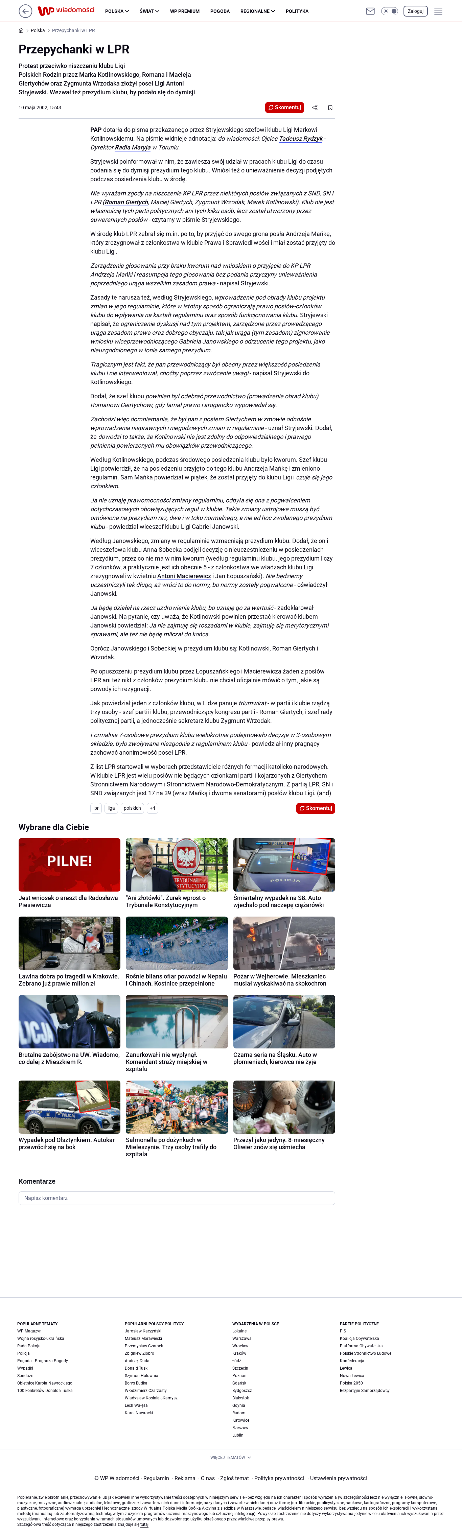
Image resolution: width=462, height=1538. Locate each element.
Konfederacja (352, 1360)
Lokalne (239, 1331)
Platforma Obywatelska (361, 1346)
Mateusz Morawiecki (143, 1338)
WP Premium (185, 11)
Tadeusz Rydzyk (300, 138)
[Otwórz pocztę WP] (370, 11)
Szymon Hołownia (141, 1375)
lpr (96, 808)
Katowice (240, 1420)
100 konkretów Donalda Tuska (45, 1390)
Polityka (297, 11)
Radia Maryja (133, 147)
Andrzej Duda (137, 1360)
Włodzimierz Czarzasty (146, 1390)
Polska (114, 11)
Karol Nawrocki (139, 1413)
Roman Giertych (126, 202)
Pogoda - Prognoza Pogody (42, 1360)
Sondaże (25, 1375)
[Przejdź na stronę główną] (25, 16)
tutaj (144, 1524)
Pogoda (220, 11)
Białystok (240, 1398)
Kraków (239, 1353)
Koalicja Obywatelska (359, 1338)
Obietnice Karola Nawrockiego (44, 1383)
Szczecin (240, 1368)
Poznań (239, 1375)
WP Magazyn (29, 1331)
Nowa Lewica (352, 1375)
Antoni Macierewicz (184, 575)
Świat (147, 11)
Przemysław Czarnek (144, 1346)
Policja (23, 1353)
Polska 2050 (351, 1383)
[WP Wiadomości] (71, 11)
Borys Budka (136, 1383)
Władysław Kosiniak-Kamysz (151, 1398)
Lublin (238, 1435)
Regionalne (255, 11)
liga (111, 808)
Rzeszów (240, 1427)
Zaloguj (415, 11)
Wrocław (240, 1346)
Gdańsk (239, 1383)
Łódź (236, 1360)
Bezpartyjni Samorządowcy (365, 1390)
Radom (239, 1413)
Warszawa (242, 1338)
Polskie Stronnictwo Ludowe (365, 1353)
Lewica (346, 1368)
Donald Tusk (136, 1368)
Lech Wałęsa (136, 1405)
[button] (389, 11)
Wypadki (25, 1368)
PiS (343, 1331)
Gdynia (238, 1405)
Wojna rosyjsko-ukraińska (40, 1338)
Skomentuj (288, 107)
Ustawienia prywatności (337, 1478)
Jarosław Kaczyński (143, 1331)
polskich (132, 808)
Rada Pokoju (29, 1346)
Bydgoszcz (242, 1390)
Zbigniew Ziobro (139, 1353)
